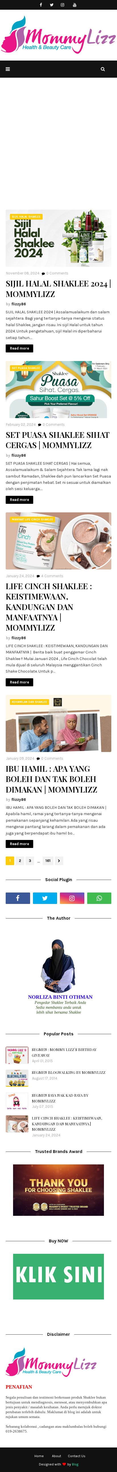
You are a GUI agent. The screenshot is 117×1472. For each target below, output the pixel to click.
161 (48, 861)
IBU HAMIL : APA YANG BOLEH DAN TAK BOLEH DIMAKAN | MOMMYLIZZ (51, 779)
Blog (75, 1464)
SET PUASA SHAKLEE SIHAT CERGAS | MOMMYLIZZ (57, 440)
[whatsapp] (99, 898)
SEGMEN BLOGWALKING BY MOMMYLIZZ (68, 1072)
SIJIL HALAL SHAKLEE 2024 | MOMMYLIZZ (58, 288)
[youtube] (75, 5)
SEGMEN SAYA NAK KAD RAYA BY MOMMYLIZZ (60, 1098)
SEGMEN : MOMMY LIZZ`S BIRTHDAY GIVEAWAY (64, 1052)
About (56, 1456)
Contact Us (76, 1456)
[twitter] (51, 5)
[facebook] (41, 5)
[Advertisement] (58, 148)
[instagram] (62, 5)
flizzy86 (18, 304)
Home (39, 1456)
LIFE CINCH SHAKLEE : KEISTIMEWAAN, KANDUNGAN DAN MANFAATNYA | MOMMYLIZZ (49, 607)
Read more (19, 348)
